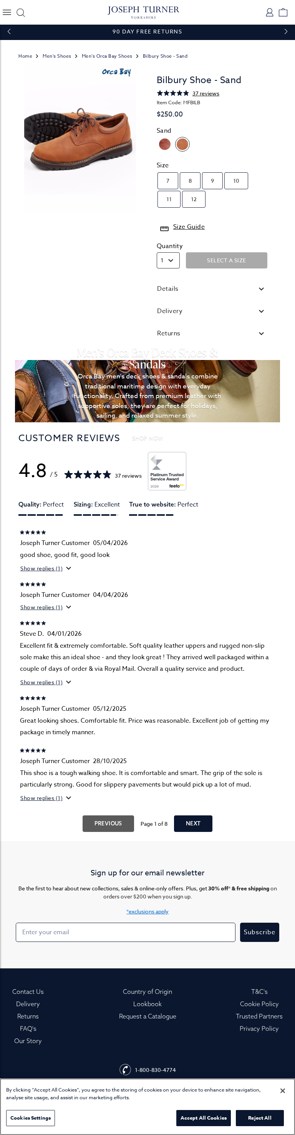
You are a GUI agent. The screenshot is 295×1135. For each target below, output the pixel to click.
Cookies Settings (30, 1117)
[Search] (19, 12)
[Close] (282, 1090)
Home (25, 56)
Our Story (28, 1041)
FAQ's (28, 1028)
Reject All (259, 1117)
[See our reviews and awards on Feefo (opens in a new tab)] (167, 471)
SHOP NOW (147, 438)
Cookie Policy (259, 1004)
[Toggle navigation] (6, 12)
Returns (28, 1016)
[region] (147, 1106)
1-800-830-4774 (155, 1069)
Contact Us (28, 991)
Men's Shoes (57, 56)
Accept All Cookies (204, 1117)
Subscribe (259, 932)
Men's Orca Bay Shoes (107, 56)
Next (193, 823)
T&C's (259, 991)
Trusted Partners (259, 1016)
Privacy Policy (259, 1028)
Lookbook (147, 1004)
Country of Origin (147, 991)
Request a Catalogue (147, 1016)
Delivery (28, 1004)
